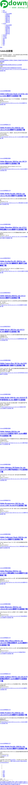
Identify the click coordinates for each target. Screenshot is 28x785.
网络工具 (7, 19)
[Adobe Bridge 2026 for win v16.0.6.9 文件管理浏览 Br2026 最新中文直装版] (14, 374)
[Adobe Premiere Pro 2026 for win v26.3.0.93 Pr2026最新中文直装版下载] (14, 689)
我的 (4, 775)
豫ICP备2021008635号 (16, 761)
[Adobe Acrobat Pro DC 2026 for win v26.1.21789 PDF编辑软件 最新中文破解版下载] (14, 238)
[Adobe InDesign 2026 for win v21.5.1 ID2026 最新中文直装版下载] (14, 272)
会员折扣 (13, 64)
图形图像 (7, 16)
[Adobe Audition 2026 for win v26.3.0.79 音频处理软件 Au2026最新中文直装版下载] (14, 653)
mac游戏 (5, 37)
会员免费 (9, 64)
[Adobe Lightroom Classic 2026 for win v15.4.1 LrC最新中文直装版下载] (14, 514)
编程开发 (7, 20)
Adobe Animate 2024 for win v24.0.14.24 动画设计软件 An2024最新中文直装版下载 (13, 434)
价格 (1, 63)
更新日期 (6, 67)
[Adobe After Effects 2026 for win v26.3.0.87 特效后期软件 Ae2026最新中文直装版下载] (14, 617)
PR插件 (24, 781)
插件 (4, 39)
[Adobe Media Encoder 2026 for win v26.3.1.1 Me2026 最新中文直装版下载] (14, 723)
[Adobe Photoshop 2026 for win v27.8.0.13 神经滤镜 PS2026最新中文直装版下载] (14, 547)
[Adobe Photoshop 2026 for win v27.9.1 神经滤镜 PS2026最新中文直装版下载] (14, 204)
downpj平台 (13, 759)
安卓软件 (5, 35)
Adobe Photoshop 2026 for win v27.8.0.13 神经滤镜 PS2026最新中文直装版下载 (14, 573)
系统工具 (7, 22)
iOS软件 (5, 36)
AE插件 (12, 781)
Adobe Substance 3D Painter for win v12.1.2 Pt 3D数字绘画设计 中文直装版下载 (14, 470)
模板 (4, 40)
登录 (1, 47)
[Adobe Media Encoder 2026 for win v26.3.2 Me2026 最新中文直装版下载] (14, 170)
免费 (3, 64)
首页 (4, 10)
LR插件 (16, 781)
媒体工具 (7, 17)
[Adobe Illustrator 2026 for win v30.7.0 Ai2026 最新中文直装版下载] (14, 138)
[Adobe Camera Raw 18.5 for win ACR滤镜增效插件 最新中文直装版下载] (14, 340)
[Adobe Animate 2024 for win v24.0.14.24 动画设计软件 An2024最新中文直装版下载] (14, 408)
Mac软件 (5, 12)
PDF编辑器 (20, 781)
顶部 (4, 776)
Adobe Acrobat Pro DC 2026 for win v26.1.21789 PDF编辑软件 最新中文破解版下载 (13, 263)
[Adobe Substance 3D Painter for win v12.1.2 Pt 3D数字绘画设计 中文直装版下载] (14, 444)
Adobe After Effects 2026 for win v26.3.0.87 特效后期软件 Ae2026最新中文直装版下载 (14, 643)
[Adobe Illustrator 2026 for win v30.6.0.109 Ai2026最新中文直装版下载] (14, 583)
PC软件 (4, 23)
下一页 (6, 755)
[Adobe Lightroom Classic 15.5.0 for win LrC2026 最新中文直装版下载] (14, 70)
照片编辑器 (5, 784)
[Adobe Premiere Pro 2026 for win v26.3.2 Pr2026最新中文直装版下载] (14, 104)
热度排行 (19, 67)
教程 (4, 43)
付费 (5, 64)
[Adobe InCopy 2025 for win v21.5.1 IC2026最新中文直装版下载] (14, 306)
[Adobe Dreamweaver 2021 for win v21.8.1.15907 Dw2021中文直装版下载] (14, 480)
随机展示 (15, 67)
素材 (4, 42)
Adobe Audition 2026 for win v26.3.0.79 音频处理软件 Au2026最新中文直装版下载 (13, 679)
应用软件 (7, 15)
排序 (1, 66)
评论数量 (11, 67)
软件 (4, 772)
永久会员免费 (18, 64)
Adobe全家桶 (8, 13)
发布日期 (2, 67)
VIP (3, 45)
